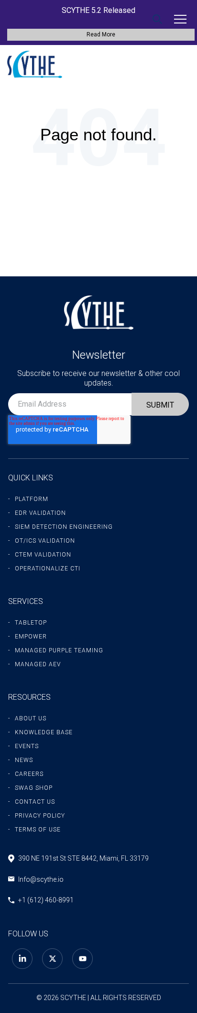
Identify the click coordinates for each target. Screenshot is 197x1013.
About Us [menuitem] (30, 718)
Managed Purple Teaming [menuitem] (59, 650)
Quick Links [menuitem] (30, 477)
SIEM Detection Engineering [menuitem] (64, 527)
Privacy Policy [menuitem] (40, 815)
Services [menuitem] (25, 601)
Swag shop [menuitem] (34, 788)
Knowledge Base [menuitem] (44, 732)
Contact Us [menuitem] (35, 801)
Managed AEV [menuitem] (38, 664)
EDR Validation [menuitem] (40, 513)
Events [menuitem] (27, 746)
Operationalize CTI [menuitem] (47, 568)
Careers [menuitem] (29, 774)
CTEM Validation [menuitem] (43, 554)
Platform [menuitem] (31, 499)
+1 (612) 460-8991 (46, 900)
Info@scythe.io (41, 879)
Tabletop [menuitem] (31, 622)
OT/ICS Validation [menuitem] (45, 540)
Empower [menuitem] (31, 636)
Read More (101, 34)
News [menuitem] (24, 760)
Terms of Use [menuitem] (38, 829)
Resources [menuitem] (29, 697)
